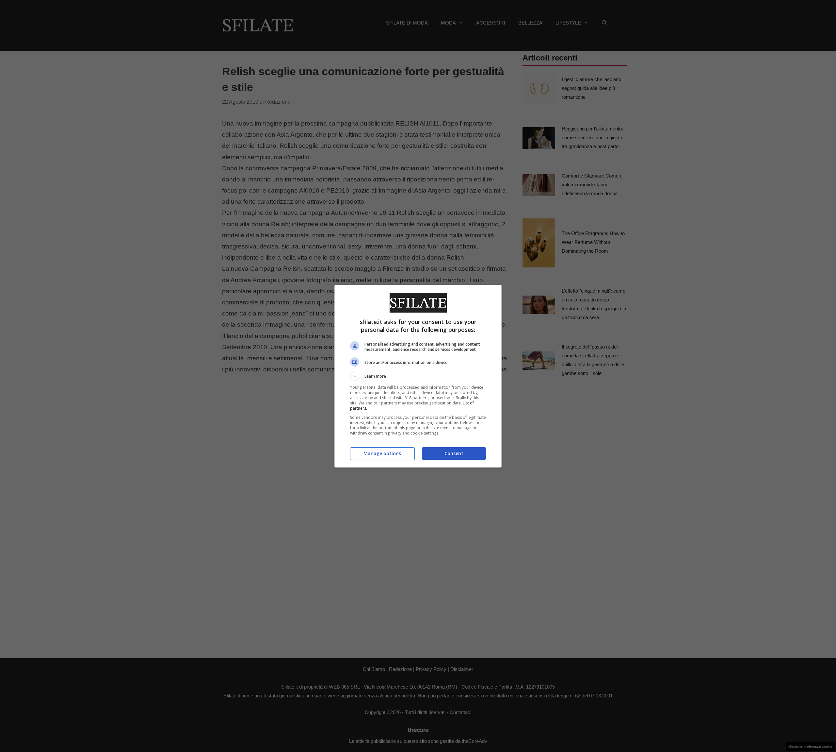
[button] (418, 376)
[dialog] (418, 376)
